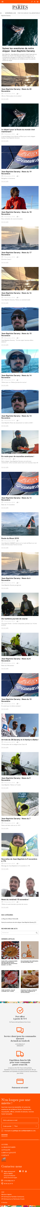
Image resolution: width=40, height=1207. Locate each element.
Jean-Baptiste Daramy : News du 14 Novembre (16, 376)
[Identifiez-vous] (34, 1)
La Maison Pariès (8, 1147)
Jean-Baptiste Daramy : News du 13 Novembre (16, 417)
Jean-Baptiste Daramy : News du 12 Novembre (16, 499)
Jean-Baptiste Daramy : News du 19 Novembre (16, 172)
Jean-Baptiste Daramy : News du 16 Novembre (16, 294)
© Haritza (4, 1202)
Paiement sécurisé (20, 1088)
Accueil (4, 1144)
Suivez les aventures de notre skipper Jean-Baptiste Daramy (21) (18, 922)
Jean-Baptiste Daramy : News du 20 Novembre (16, 90)
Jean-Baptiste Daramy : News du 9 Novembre (15, 779)
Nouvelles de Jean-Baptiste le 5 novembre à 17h (19, 860)
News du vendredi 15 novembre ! (15, 899)
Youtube (26, 1171)
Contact (5, 1155)
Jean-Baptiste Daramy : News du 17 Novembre (16, 253)
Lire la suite (4, 99)
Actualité (5, 1150)
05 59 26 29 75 (8, 1183)
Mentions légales (6, 1194)
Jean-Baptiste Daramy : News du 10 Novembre (16, 700)
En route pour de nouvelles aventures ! (17, 456)
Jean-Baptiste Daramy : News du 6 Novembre (15, 579)
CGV (2, 1192)
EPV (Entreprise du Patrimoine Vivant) (12, 1199)
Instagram (23, 1171)
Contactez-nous (11, 1166)
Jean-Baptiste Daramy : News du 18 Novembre (16, 213)
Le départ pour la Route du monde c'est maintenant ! (18, 130)
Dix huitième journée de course (14, 618)
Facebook (20, 1171)
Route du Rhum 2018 (10, 538)
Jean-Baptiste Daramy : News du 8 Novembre (15, 659)
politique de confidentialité (22, 1131)
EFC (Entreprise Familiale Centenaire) (12, 1196)
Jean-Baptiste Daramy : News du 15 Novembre (16, 334)
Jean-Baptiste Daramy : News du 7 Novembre (15, 819)
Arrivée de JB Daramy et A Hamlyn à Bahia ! (20, 739)
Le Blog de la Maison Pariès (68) (9, 919)
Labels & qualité (8, 1152)
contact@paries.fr (20, 1044)
